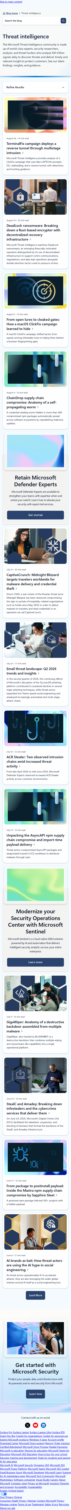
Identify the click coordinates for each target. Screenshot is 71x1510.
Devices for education (36, 1450)
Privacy (60, 1500)
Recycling (64, 1504)
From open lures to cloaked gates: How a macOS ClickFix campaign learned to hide (33, 324)
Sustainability (35, 1487)
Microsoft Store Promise (35, 1447)
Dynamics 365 (41, 1465)
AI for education (8, 1461)
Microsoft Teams (36, 1468)
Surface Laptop (21, 1432)
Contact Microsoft (46, 1500)
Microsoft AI (6, 1465)
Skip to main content (11, 1)
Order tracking (62, 1443)
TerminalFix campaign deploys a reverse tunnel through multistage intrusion (33, 148)
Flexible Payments (58, 1447)
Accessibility (21, 1487)
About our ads (7, 1508)
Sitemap (31, 1500)
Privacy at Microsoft (38, 1483)
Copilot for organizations (29, 1436)
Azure (19, 1472)
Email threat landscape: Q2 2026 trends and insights (31, 671)
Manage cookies (8, 1504)
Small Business (7, 1472)
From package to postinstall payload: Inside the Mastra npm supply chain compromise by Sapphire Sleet (35, 1190)
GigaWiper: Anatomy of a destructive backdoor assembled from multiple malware (35, 1026)
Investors (54, 1483)
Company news (19, 1483)
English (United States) (12, 1490)
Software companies (24, 1479)
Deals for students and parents (54, 1458)
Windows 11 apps (38, 1439)
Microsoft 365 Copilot (57, 1468)
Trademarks (38, 1504)
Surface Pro (6, 1432)
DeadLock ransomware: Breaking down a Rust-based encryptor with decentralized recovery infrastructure (33, 233)
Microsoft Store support (32, 1443)
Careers (54, 1479)
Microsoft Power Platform (13, 1468)
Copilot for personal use (55, 1436)
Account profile (56, 1439)
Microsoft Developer (33, 1472)
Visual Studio (43, 1479)
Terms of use (24, 1504)
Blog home (12, 13)
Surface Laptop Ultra (41, 1432)
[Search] (63, 20)
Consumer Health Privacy (13, 1500)
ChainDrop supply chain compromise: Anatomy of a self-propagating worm (32, 402)
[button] (35, 1295)
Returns (49, 1443)
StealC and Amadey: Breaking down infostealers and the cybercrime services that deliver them (34, 1108)
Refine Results (15, 87)
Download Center (9, 1443)
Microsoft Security (23, 1465)
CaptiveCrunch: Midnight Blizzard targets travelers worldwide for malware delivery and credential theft (33, 582)
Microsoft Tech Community (40, 1476)
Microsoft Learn (53, 1472)
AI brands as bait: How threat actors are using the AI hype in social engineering (34, 1265)
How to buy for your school (52, 1454)
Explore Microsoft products (14, 1439)
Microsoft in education (12, 1450)
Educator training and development (18, 1458)
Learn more (35, 962)
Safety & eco (51, 1504)
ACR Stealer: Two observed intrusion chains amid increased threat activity (35, 761)
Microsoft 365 (57, 1465)
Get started (35, 515)
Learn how (35, 1394)
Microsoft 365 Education (24, 1454)
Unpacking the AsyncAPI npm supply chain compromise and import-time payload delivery (35, 840)
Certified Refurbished (11, 1447)
